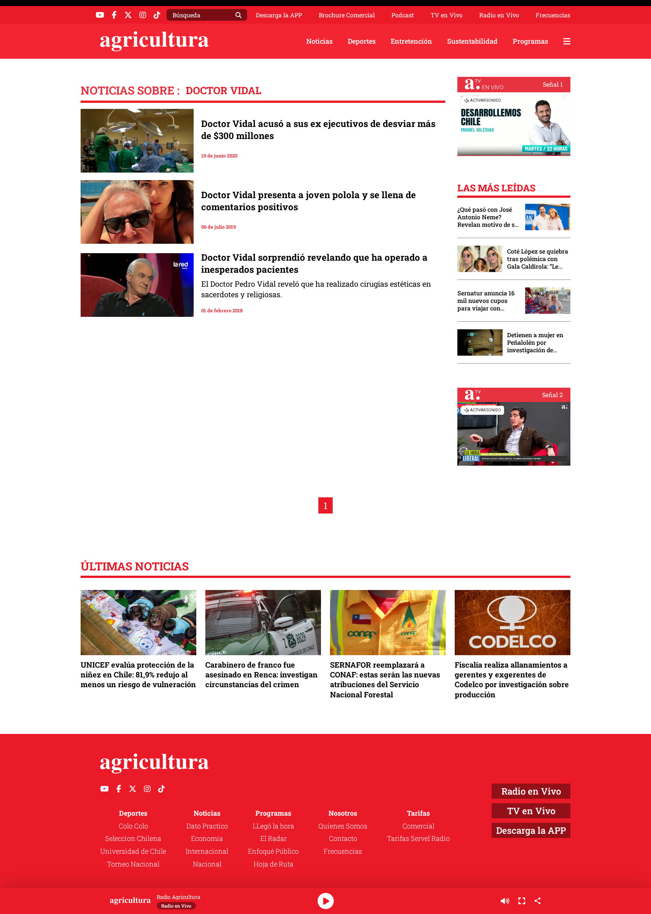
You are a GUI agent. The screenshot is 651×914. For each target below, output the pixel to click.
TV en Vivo (447, 15)
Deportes (362, 41)
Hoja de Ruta (273, 863)
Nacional (207, 863)
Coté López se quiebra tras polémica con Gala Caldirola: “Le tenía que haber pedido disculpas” (537, 259)
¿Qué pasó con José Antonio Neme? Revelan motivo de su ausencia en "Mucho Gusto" (487, 217)
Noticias (319, 41)
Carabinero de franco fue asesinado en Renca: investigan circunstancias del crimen (261, 674)
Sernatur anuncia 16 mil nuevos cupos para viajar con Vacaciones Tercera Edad (486, 300)
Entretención (411, 41)
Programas (530, 41)
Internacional (207, 851)
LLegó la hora (273, 825)
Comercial (418, 825)
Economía (207, 838)
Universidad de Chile (133, 851)
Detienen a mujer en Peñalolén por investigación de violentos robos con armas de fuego (535, 342)
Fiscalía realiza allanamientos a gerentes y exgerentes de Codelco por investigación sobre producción (512, 679)
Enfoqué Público (273, 851)
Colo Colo (133, 825)
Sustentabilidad (472, 41)
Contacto (343, 838)
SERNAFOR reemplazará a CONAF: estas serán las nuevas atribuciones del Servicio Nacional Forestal (385, 679)
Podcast (402, 15)
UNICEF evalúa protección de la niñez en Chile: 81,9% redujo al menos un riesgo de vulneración (138, 674)
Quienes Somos (342, 825)
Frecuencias (553, 15)
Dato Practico (207, 825)
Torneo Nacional (133, 863)
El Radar (273, 838)
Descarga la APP (279, 15)
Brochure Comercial (347, 15)
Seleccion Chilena (133, 838)
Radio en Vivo (499, 15)
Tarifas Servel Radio (418, 838)
